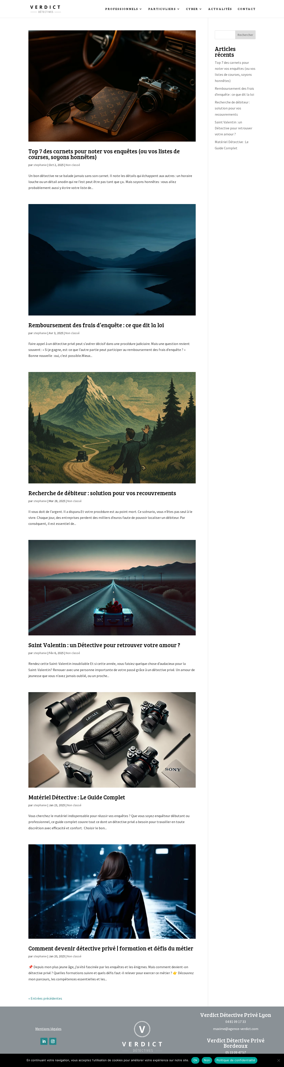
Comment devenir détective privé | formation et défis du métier (110, 948)
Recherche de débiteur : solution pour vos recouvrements (102, 493)
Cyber (192, 9)
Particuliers (162, 9)
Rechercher (245, 35)
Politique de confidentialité (236, 1060)
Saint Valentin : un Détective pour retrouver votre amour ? (104, 645)
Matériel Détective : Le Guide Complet (76, 797)
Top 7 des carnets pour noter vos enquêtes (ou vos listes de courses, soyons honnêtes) (104, 154)
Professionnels (121, 9)
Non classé (73, 165)
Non (207, 1060)
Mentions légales (48, 1028)
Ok (195, 1060)
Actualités (220, 9)
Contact (247, 9)
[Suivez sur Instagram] (52, 1041)
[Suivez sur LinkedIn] (43, 1041)
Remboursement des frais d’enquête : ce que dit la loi (96, 325)
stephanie (40, 165)
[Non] (278, 1060)
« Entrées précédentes (45, 998)
